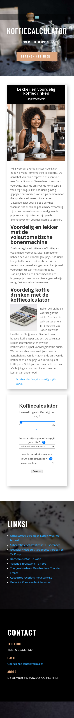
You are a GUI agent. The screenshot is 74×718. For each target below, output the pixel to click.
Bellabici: (15, 582)
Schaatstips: (17, 545)
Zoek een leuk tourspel (36, 582)
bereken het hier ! (37, 56)
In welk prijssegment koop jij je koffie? (37, 440)
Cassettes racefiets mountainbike (31, 578)
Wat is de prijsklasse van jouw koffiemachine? (35, 456)
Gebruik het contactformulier (25, 664)
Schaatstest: (18, 536)
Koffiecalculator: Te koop (25, 559)
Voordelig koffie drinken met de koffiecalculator (30, 294)
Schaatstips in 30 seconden (43, 545)
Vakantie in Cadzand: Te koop (28, 564)
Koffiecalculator (36, 99)
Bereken (37, 471)
